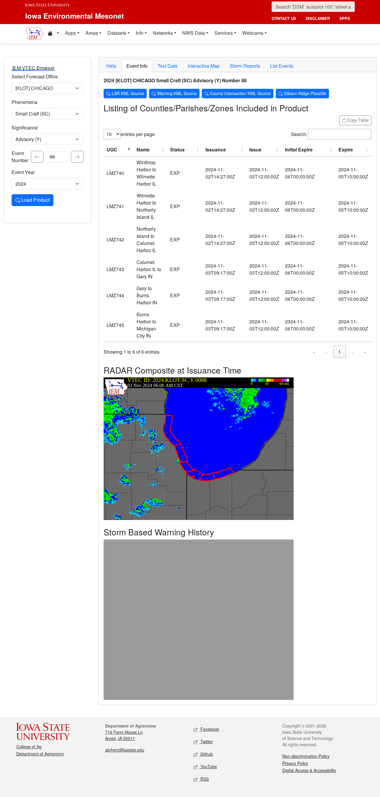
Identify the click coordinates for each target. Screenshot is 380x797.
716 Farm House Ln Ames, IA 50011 (124, 735)
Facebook (209, 729)
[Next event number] (77, 157)
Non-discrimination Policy (306, 756)
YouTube (208, 766)
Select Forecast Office (35, 76)
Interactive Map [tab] (204, 65)
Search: (299, 134)
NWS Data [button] (193, 32)
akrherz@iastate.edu (124, 750)
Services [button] (223, 32)
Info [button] (139, 32)
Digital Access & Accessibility (309, 770)
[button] (53, 33)
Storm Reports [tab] (245, 65)
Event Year (23, 172)
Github (206, 754)
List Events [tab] (281, 65)
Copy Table (357, 120)
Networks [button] (163, 32)
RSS (204, 779)
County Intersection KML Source (240, 93)
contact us (284, 18)
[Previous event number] (37, 157)
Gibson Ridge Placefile (304, 93)
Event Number (20, 157)
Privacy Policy (295, 763)
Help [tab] (111, 65)
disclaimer (318, 18)
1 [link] (339, 351)
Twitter (206, 741)
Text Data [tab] (168, 65)
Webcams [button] (252, 32)
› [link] (352, 351)
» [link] (365, 351)
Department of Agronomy (40, 754)
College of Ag (29, 746)
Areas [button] (92, 32)
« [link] (314, 351)
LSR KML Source (127, 93)
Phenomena (24, 102)
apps (344, 18)
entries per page (138, 134)
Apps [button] (70, 32)
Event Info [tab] (137, 65)
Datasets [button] (116, 32)
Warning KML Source (176, 93)
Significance (25, 127)
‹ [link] (326, 351)
